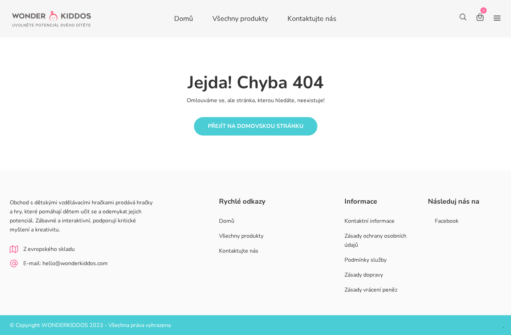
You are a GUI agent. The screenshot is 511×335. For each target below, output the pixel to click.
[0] (480, 18)
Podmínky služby (365, 260)
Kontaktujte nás (311, 18)
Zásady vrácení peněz (370, 290)
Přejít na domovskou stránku (255, 126)
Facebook (447, 221)
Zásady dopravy (363, 275)
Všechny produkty (240, 18)
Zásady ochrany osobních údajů (375, 240)
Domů (183, 18)
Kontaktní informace (369, 221)
